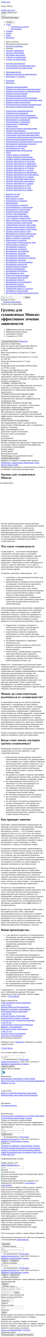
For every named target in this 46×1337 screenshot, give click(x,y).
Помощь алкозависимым (16, 96)
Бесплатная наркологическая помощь (21, 98)
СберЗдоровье (17, 463)
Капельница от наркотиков (17, 124)
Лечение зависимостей (15, 63)
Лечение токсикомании (16, 131)
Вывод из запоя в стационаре (18, 238)
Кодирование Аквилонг (16, 247)
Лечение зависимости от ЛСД (18, 186)
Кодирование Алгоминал (16, 249)
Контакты (10, 38)
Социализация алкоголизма (12, 1118)
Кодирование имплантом (16, 264)
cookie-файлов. (23, 1240)
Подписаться (7, 1134)
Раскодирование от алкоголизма (19, 207)
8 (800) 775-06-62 (23, 1330)
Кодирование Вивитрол (16, 286)
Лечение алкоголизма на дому (18, 231)
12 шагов (28, 1118)
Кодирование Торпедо (15, 280)
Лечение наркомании (15, 51)
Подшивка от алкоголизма (17, 291)
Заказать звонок (8, 1066)
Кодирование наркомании (12, 1079)
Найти (27, 297)
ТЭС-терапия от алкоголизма (18, 218)
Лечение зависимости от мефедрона (21, 164)
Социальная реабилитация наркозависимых (24, 137)
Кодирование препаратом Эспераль (21, 258)
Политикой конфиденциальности (15, 1060)
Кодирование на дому (15, 273)
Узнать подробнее (8, 1330)
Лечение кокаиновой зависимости (20, 181)
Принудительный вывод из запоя (20, 236)
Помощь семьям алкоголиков (18, 102)
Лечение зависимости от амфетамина (21, 166)
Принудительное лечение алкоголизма (22, 220)
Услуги (9, 22)
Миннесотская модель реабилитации (21, 74)
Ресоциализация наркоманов (13, 1116)
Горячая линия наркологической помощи (23, 133)
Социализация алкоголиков (17, 216)
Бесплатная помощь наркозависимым (21, 128)
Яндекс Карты (7, 465)
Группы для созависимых (16, 214)
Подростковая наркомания (34, 1081)
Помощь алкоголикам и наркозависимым (23, 91)
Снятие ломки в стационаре (17, 155)
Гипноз (14, 1105)
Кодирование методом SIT (17, 278)
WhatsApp (23, 341)
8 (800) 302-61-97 (8, 10)
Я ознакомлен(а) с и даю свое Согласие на (20, 1061)
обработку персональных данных (15, 1064)
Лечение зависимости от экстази (19, 170)
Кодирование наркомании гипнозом (21, 144)
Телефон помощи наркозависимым (20, 159)
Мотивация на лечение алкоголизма (21, 234)
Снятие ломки (12, 126)
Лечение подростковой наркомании (21, 115)
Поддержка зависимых (15, 55)
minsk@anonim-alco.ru (10, 1165)
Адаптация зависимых (35, 1116)
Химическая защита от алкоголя (19, 289)
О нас (8, 24)
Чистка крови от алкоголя (16, 245)
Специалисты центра (20, 27)
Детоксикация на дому (15, 148)
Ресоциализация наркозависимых (20, 139)
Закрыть (5, 1261)
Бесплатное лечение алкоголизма (20, 107)
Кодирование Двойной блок (18, 256)
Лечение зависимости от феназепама (21, 172)
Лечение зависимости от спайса (19, 190)
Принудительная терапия (11, 1081)
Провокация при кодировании (18, 282)
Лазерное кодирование (15, 269)
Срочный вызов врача (10, 18)
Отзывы (9, 31)
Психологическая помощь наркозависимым (24, 100)
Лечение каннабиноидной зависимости (22, 175)
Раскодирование (31, 1095)
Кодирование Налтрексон (16, 271)
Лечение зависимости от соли (18, 188)
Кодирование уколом (15, 284)
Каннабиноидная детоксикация (19, 150)
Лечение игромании (14, 46)
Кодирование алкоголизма (25, 1093)
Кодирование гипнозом (16, 260)
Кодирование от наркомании (18, 120)
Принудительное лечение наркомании (22, 117)
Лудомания (5, 1105)
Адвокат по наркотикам (16, 57)
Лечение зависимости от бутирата (20, 168)
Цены (8, 35)
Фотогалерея (16, 29)
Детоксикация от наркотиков (18, 122)
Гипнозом (10, 81)
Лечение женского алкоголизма (19, 223)
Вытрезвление (12, 203)
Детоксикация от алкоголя (17, 205)
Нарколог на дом (13, 194)
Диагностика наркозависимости (19, 111)
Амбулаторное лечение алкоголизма (21, 225)
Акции (9, 33)
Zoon (37, 463)
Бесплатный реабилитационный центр (22, 293)
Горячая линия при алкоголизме (19, 157)
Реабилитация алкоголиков (17, 212)
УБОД (8, 153)
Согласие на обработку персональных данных (20, 1146)
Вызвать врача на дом (10, 458)
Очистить (5, 1292)
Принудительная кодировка (17, 275)
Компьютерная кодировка (16, 267)
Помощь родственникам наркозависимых (23, 89)
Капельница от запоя (14, 198)
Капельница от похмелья (16, 201)
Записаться (15, 1275)
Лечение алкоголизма (15, 53)
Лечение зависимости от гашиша (20, 177)
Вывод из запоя (12, 196)
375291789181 (13, 996)
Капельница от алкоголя (16, 240)
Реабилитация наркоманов (17, 113)
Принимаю (6, 1244)
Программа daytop (13, 72)
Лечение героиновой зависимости (20, 179)
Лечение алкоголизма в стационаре (20, 227)
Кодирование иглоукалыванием (19, 262)
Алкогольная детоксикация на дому (21, 242)
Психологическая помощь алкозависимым (23, 104)
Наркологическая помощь (16, 94)
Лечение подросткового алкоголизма (21, 229)
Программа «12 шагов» (15, 76)
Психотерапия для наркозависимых (21, 66)
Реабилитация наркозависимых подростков (24, 142)
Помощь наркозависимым (17, 87)
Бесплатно (10, 83)
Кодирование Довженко (16, 253)
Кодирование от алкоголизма (18, 209)
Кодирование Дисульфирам (17, 251)
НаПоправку (29, 463)
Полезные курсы (8, 1335)
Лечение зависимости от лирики (19, 183)
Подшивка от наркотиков (16, 146)
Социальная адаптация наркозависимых (22, 135)
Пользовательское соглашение (19, 1152)
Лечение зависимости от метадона (20, 161)
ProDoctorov (6, 463)
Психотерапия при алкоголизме (19, 68)
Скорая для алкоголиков (16, 59)
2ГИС (15, 465)
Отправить (14, 1261)
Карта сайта (37, 1152)
